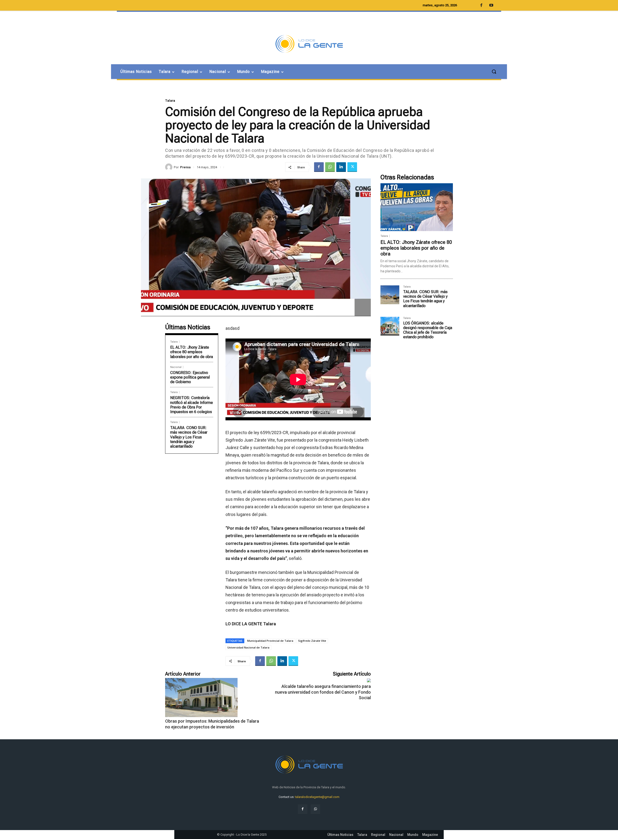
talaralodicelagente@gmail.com (317, 797)
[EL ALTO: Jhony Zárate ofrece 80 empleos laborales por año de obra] (416, 207)
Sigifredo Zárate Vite (312, 640)
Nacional (176, 367)
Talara (170, 100)
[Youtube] (491, 5)
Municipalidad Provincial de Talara (270, 640)
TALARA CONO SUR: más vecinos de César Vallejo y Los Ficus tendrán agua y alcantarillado (188, 437)
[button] (494, 71)
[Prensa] (169, 167)
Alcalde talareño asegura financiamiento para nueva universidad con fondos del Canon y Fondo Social (323, 692)
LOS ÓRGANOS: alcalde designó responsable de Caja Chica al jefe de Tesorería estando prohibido (427, 330)
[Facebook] (319, 167)
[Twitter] (352, 167)
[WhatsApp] (330, 167)
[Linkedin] (341, 167)
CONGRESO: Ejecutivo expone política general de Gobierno (190, 377)
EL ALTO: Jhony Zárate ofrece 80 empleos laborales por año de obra (191, 352)
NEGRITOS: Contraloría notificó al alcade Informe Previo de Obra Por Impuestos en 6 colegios (191, 404)
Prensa (185, 167)
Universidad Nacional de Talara (248, 647)
